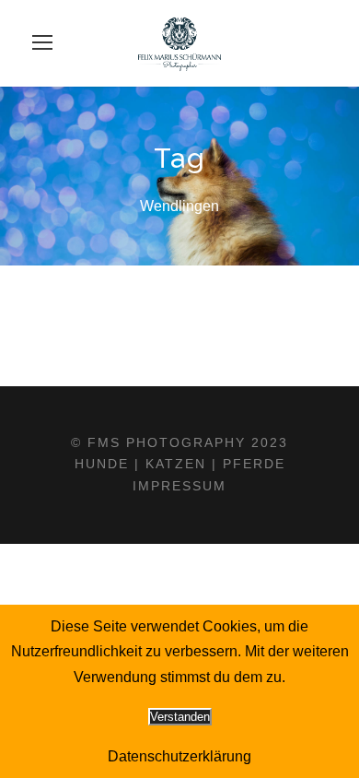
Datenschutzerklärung (179, 756)
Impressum (179, 485)
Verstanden (180, 717)
